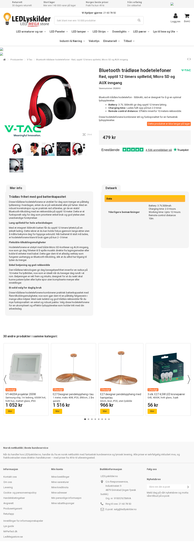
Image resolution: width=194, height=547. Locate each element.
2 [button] (88, 419)
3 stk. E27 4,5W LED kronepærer (166, 396)
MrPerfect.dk (10, 531)
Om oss (7, 482)
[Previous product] (188, 59)
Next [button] (188, 379)
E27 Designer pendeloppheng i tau (73, 397)
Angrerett (8, 503)
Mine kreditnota (59, 487)
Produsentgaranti (12, 508)
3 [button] (92, 419)
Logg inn (175, 21)
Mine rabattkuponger (62, 503)
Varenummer (105, 88)
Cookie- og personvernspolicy (19, 492)
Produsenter (16, 59)
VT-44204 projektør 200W (25, 397)
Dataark (111, 188)
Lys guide (8, 526)
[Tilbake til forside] (4, 59)
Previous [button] (5, 379)
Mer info (16, 188)
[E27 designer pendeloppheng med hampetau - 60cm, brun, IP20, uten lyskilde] (121, 368)
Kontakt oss (10, 476)
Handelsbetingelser (14, 498)
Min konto (57, 469)
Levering (8, 487)
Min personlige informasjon (66, 498)
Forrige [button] (5, 101)
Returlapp (8, 513)
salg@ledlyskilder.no (125, 509)
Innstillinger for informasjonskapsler (23, 520)
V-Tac (29, 59)
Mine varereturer (60, 482)
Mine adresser (59, 492)
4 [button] (95, 419)
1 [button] (85, 419)
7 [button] (105, 419)
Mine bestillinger (60, 476)
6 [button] (102, 419)
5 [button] (98, 419)
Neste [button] (93, 101)
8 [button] (109, 419)
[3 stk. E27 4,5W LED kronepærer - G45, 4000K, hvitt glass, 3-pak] (168, 368)
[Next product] (190, 59)
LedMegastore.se (13, 536)
